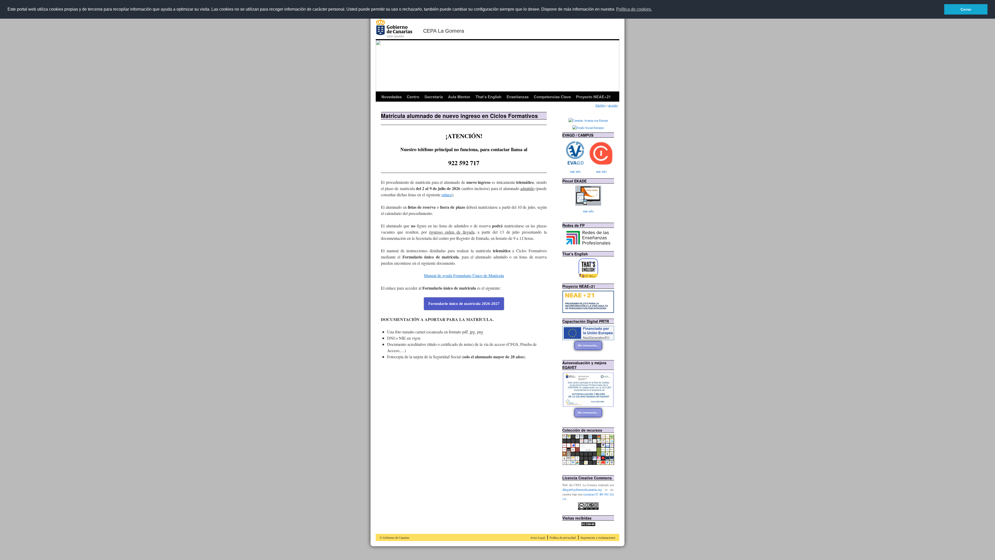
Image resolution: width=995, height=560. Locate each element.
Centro (413, 97)
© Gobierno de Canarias (394, 537)
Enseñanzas (518, 97)
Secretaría (433, 97)
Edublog (600, 105)
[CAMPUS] (601, 153)
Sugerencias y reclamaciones (597, 537)
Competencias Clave (552, 97)
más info (575, 171)
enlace (447, 194)
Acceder (613, 105)
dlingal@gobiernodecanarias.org (583, 489)
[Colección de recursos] (588, 463)
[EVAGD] (575, 153)
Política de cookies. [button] (634, 9)
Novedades (391, 97)
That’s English (488, 97)
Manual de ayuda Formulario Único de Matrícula (464, 275)
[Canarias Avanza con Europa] (588, 120)
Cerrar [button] (966, 9)
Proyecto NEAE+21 (593, 97)
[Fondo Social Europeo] (588, 127)
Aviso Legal (537, 537)
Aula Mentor (459, 97)
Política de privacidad (563, 537)
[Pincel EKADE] (588, 196)
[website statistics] (588, 525)
